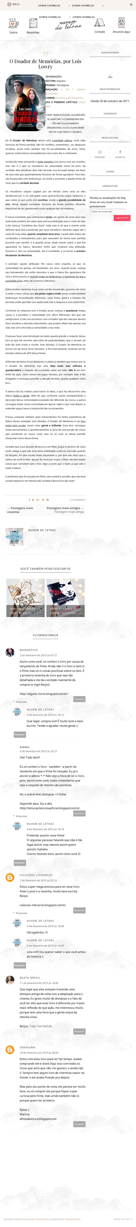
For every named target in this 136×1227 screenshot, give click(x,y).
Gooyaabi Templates (36, 1219)
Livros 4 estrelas (83, 5)
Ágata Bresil (30, 977)
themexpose (73, 1219)
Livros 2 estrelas (84, 17)
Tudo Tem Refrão (40, 1026)
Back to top (122, 1219)
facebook (120, 157)
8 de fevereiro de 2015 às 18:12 (45, 714)
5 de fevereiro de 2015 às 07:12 (38, 655)
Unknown (28, 1047)
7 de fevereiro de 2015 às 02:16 (38, 880)
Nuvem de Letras (42, 530)
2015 (45, 52)
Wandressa (29, 650)
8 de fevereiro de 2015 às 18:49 (45, 945)
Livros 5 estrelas (49, 5)
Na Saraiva (61, 97)
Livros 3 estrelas (50, 17)
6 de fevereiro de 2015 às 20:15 (38, 751)
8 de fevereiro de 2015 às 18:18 (45, 829)
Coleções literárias (36, 875)
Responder (79, 699)
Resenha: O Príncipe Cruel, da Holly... (22, 611)
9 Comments (78, 499)
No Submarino (75, 97)
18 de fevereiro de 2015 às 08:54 (39, 1052)
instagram (100, 157)
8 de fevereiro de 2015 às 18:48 (45, 926)
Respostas (21, 701)
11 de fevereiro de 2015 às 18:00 (39, 983)
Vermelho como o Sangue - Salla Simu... (64, 611)
